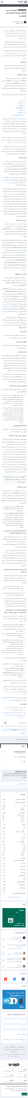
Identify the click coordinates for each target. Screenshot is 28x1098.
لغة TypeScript (13, 815)
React (13, 818)
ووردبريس (13, 809)
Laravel (13, 808)
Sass (13, 830)
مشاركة (13, 730)
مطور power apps (22, 1034)
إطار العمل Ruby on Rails (13, 860)
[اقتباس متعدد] (24, 762)
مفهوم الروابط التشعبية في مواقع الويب (14, 708)
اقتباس (20, 762)
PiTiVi (24, 253)
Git (13, 890)
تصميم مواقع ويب (17, 692)
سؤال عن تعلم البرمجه (18, 952)
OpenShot (19, 253)
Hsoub (6, 1054)
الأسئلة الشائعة (12, 1047)
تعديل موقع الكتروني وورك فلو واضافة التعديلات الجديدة (14, 1029)
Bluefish (21, 105)
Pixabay (13, 211)
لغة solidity (19, 966)
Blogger (20, 561)
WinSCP (4, 309)
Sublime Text (15, 119)
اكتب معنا (6, 1047)
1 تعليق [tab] (23, 746)
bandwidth (23, 392)
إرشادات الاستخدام (16, 1049)
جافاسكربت (13, 143)
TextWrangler (19, 108)
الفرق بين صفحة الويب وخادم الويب (18, 53)
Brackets (20, 103)
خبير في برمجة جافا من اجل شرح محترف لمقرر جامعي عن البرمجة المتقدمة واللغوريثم (14, 1019)
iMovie (24, 255)
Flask (13, 853)
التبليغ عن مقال (22, 723)
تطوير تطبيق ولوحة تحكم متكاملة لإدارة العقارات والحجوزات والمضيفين (14, 1024)
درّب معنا (23, 1049)
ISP (3, 377)
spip (18, 544)
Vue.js (13, 820)
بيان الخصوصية (8, 1049)
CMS (3, 539)
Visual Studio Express (11, 129)
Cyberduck (13, 311)
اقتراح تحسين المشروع (17, 937)
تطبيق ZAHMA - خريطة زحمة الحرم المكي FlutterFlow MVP (14, 1039)
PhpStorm (23, 124)
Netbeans (20, 113)
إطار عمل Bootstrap (13, 832)
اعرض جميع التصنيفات (14, 897)
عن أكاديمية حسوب (21, 1047)
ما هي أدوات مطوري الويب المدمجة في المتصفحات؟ (14, 716)
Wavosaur (15, 243)
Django (13, 855)
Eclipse (21, 110)
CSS (18, 143)
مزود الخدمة (9, 395)
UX (18, 650)
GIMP (6, 178)
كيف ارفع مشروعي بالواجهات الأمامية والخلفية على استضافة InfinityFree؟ (14, 959)
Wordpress (15, 542)
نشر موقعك (20, 537)
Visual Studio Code (17, 115)
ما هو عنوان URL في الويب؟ (16, 710)
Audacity (21, 243)
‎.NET (13, 840)
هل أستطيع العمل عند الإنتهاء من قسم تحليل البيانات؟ (15, 946)
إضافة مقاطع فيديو (18, 224)
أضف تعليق (21, 784)
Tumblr (4, 558)
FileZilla (16, 309)
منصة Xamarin (13, 842)
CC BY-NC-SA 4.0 (22, 1054)
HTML (22, 143)
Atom (21, 101)
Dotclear (23, 544)
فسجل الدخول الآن (14, 775)
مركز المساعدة (14, 1052)
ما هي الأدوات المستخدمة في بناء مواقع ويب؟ (12, 713)
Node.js (13, 817)
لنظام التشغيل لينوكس (11, 253)
